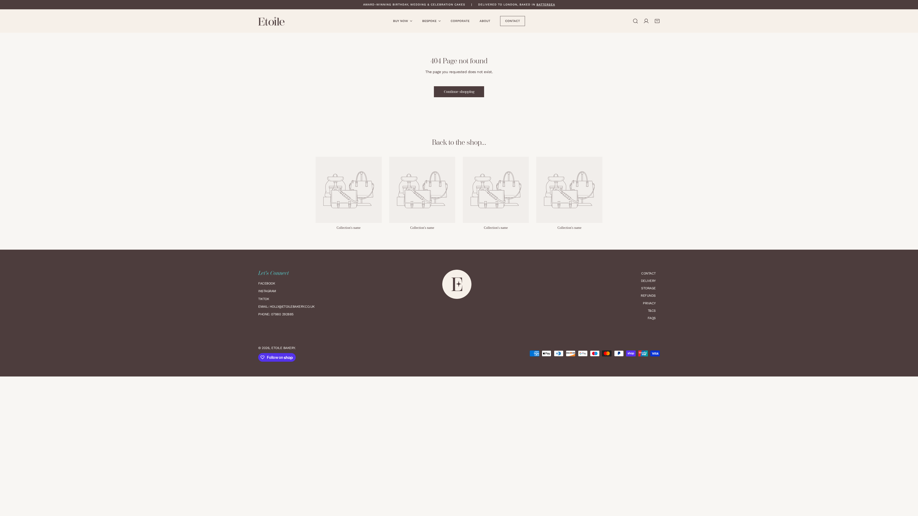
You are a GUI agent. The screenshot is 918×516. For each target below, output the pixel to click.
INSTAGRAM (267, 291)
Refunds (648, 295)
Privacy (649, 303)
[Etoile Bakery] (271, 21)
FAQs (652, 318)
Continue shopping (459, 92)
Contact (648, 273)
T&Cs (652, 310)
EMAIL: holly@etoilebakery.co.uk (287, 306)
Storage (648, 288)
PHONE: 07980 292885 (276, 314)
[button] (657, 21)
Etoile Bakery (283, 348)
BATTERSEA (545, 4)
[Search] (635, 21)
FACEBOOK (266, 283)
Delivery (648, 281)
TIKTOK (263, 299)
